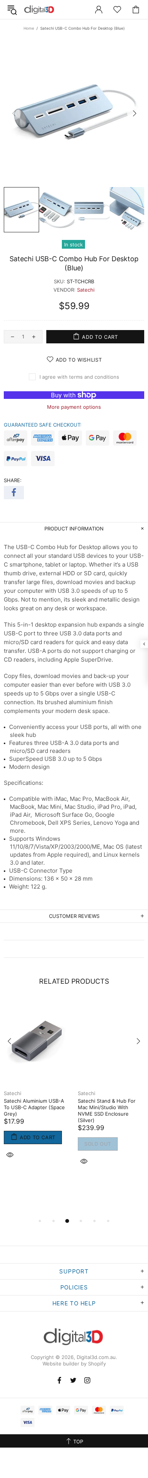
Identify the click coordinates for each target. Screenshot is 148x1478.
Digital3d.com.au (39, 9)
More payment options (74, 407)
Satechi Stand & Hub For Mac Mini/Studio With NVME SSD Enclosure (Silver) (106, 1110)
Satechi (85, 290)
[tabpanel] (37, 1087)
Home (29, 28)
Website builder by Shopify (74, 1364)
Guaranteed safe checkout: (43, 425)
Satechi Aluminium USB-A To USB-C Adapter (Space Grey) (34, 1107)
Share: (13, 480)
